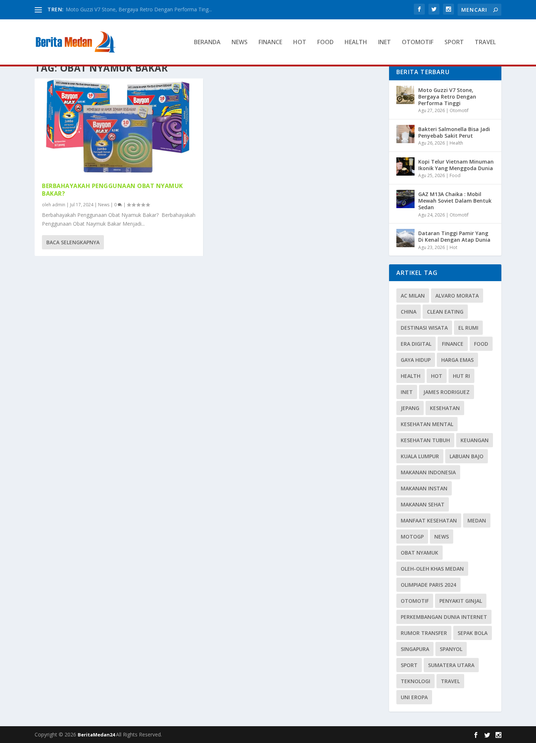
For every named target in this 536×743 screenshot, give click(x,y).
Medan (476, 520)
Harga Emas (457, 359)
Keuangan (475, 440)
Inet (384, 42)
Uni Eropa (414, 697)
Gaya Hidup (416, 359)
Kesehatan (445, 408)
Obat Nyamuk (419, 552)
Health (356, 42)
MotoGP (412, 536)
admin (58, 205)
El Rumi (468, 327)
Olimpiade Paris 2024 (428, 584)
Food (325, 42)
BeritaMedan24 (97, 734)
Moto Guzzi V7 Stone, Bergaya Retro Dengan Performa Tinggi (447, 97)
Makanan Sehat (422, 504)
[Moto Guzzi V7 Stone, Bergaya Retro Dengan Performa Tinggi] (405, 95)
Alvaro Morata (457, 295)
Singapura (415, 649)
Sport (454, 42)
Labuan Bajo (466, 456)
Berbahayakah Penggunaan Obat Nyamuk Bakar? (112, 190)
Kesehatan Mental (427, 424)
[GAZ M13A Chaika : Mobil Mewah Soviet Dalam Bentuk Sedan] (405, 199)
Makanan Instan (424, 488)
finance (452, 343)
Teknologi (415, 681)
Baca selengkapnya (73, 242)
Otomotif (418, 42)
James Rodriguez (446, 391)
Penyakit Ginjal (460, 600)
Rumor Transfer (424, 632)
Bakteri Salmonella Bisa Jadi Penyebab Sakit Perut (454, 132)
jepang (410, 408)
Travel (485, 42)
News (240, 42)
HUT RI (461, 375)
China (408, 311)
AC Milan (413, 295)
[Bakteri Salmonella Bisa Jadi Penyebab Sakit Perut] (405, 134)
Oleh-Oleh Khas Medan (432, 568)
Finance (270, 42)
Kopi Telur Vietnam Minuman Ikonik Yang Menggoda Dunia (456, 165)
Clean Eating (445, 311)
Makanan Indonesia (428, 472)
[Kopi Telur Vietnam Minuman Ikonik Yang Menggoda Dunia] (405, 166)
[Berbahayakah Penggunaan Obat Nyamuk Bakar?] (119, 126)
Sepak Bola (473, 632)
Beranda (207, 42)
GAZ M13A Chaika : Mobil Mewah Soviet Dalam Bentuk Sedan (455, 201)
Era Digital (416, 343)
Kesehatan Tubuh (425, 440)
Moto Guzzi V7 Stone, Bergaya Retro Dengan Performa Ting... (139, 9)
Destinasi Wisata (424, 327)
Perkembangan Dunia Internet (444, 616)
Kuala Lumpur (420, 456)
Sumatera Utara (451, 665)
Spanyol (451, 649)
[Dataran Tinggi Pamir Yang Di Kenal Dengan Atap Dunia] (405, 238)
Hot (299, 42)
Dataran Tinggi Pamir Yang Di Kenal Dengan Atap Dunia (454, 236)
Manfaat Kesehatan (429, 520)
